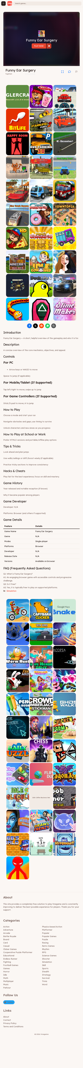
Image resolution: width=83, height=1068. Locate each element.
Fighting (7, 962)
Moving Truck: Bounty (65, 248)
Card (5, 942)
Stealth (45, 971)
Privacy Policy (9, 1023)
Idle (5, 975)
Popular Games (49, 936)
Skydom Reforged (64, 690)
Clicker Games (10, 949)
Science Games (49, 955)
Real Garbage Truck (41, 177)
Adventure (8, 930)
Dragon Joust (64, 784)
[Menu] (3, 3)
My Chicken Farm (64, 737)
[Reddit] (41, 325)
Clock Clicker (17, 737)
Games (6, 968)
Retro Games (48, 946)
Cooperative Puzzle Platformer (17, 952)
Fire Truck (64, 200)
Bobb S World (17, 854)
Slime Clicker (64, 830)
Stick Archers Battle (64, 760)
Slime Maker (65, 319)
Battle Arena (64, 643)
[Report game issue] (76, 72)
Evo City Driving (65, 130)
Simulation (11, 591)
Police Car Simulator (64, 295)
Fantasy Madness (18, 690)
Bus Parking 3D (41, 153)
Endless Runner (10, 959)
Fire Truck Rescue (17, 224)
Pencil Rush (18, 713)
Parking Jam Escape (17, 784)
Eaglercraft (17, 106)
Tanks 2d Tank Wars (41, 643)
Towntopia (64, 224)
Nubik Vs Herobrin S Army (41, 667)
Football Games (10, 965)
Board (6, 939)
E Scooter (65, 153)
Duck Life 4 (41, 295)
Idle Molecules (18, 807)
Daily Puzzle (18, 760)
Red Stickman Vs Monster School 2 (17, 876)
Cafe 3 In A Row (41, 854)
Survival (45, 978)
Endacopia (64, 667)
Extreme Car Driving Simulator (65, 106)
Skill (44, 965)
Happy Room (17, 153)
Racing (45, 942)
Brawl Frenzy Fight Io (41, 830)
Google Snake (64, 620)
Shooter (46, 959)
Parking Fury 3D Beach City (17, 200)
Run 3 (18, 643)
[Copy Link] (53, 325)
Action (6, 926)
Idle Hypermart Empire (64, 854)
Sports (45, 968)
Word (44, 984)
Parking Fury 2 (41, 130)
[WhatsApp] (47, 325)
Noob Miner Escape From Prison (64, 807)
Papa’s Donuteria (41, 224)
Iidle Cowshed (41, 271)
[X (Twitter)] (35, 325)
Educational (8, 955)
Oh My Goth (41, 737)
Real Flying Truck (64, 177)
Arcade (6, 933)
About (6, 1017)
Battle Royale (9, 936)
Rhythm (45, 949)
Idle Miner (17, 177)
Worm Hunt (17, 667)
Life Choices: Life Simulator (64, 271)
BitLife (17, 130)
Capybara (41, 620)
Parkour (7, 987)
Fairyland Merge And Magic (41, 690)
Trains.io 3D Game (17, 319)
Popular (45, 933)
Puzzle (45, 939)
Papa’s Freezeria (41, 106)
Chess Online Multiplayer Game (41, 760)
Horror (6, 971)
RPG (44, 952)
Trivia (44, 981)
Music (6, 984)
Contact (7, 1020)
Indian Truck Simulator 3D (41, 200)
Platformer (47, 930)
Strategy (46, 975)
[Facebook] (29, 325)
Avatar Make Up (18, 830)
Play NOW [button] (39, 46)
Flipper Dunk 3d (41, 784)
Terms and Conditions (13, 1026)
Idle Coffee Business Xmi (41, 797)
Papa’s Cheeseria (41, 248)
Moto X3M (18, 620)
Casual (6, 946)
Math (5, 978)
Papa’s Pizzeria (18, 248)
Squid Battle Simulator (41, 319)
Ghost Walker (64, 713)
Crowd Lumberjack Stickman (41, 713)
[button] (69, 72)
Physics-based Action (52, 926)
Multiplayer (8, 981)
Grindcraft (17, 295)
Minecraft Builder (17, 271)
